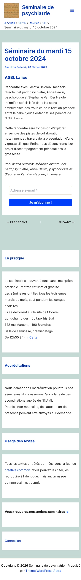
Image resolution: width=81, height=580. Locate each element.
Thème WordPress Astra (43, 571)
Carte (33, 337)
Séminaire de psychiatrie (38, 10)
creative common (17, 470)
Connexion (13, 541)
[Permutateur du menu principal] (72, 10)
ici (67, 512)
